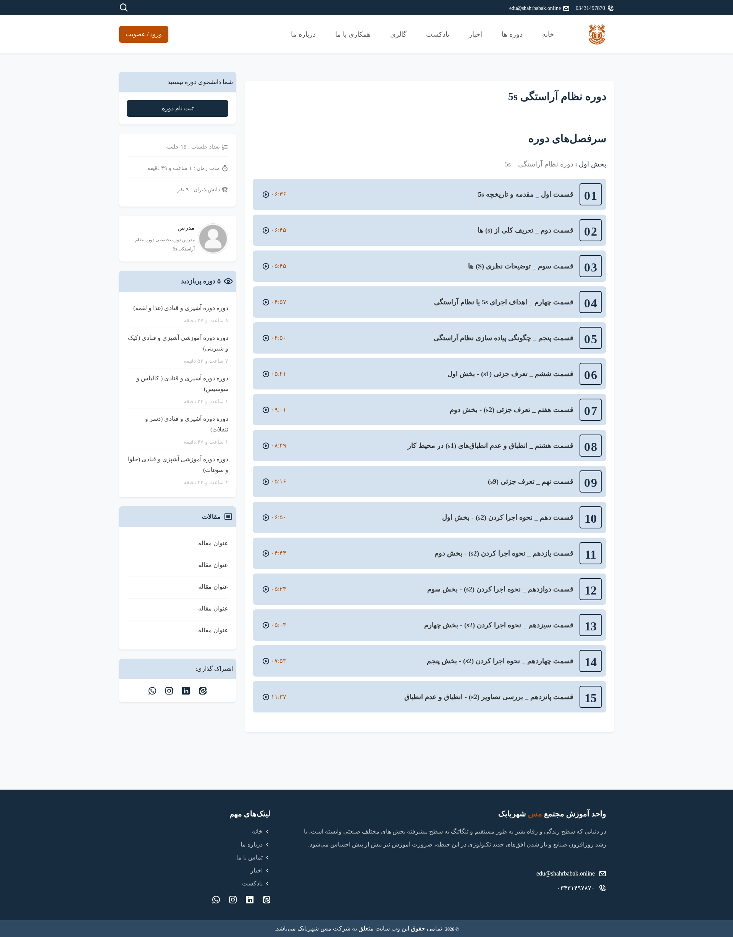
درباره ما (303, 34)
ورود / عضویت (144, 34)
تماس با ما (249, 857)
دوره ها (512, 34)
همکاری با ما (353, 34)
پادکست (437, 34)
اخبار (475, 34)
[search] (123, 7)
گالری (398, 34)
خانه (548, 34)
